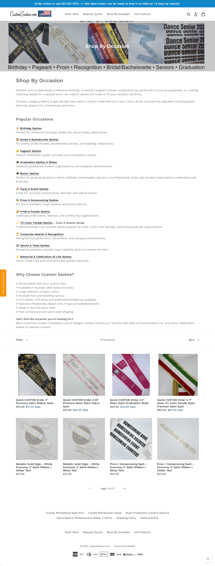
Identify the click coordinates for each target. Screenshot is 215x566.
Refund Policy (149, 518)
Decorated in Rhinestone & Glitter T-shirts (84, 518)
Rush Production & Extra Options (147, 512)
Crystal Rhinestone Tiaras (104, 512)
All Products (142, 14)
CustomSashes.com (99, 546)
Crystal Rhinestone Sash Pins (65, 512)
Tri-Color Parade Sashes (36, 222)
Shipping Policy (126, 518)
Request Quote (92, 14)
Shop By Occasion (118, 14)
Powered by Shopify (124, 546)
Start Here (72, 14)
